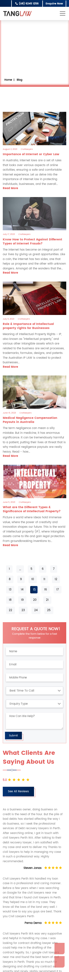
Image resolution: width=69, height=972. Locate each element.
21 (47, 600)
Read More (10, 188)
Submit (13, 735)
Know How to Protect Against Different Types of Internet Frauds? (32, 241)
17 (57, 589)
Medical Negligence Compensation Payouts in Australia (30, 420)
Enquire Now (54, 3)
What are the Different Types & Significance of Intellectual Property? (32, 509)
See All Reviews (18, 791)
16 (45, 589)
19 (22, 600)
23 (23, 610)
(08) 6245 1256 (27, 3)
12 (56, 579)
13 (10, 589)
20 (35, 600)
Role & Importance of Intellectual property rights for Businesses (28, 326)
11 (44, 579)
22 (10, 610)
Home (8, 80)
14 (22, 589)
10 (32, 579)
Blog (19, 80)
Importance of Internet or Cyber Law (31, 154)
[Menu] (63, 13)
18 (10, 600)
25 (49, 610)
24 (36, 610)
